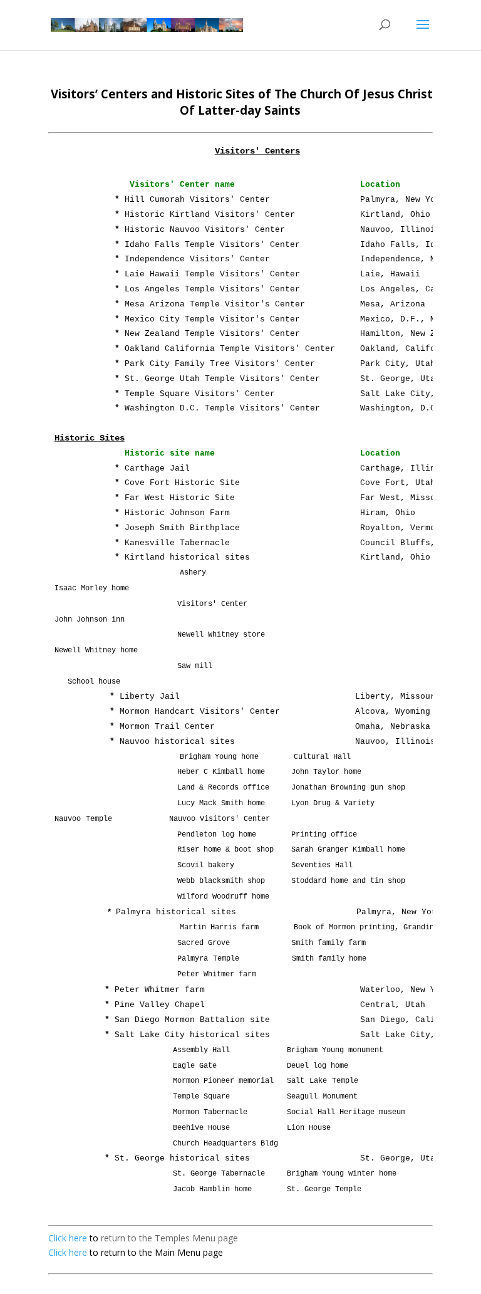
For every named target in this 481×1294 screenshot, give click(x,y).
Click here (67, 1238)
